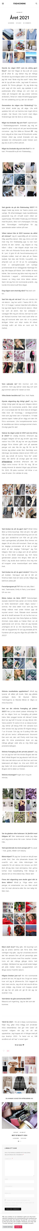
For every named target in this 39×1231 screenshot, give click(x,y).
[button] (18, 1141)
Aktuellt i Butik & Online (19, 1080)
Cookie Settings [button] (7, 1227)
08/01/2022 (23, 1084)
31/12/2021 (18, 23)
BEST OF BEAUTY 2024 (19, 1135)
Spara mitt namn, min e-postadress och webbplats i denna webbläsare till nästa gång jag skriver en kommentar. (19, 1203)
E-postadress (8, 1186)
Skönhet (26, 1060)
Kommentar (8, 1158)
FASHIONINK (19, 3)
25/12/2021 (23, 1065)
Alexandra (11, 23)
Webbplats (8, 1193)
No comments (27, 23)
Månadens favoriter (16, 1060)
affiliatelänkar (7, 462)
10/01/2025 (23, 1138)
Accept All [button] (18, 1227)
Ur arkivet (19, 12)
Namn (6, 1179)
